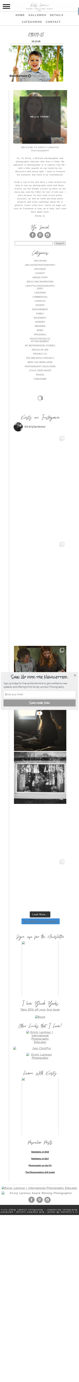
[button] (39, 677)
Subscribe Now (39, 702)
